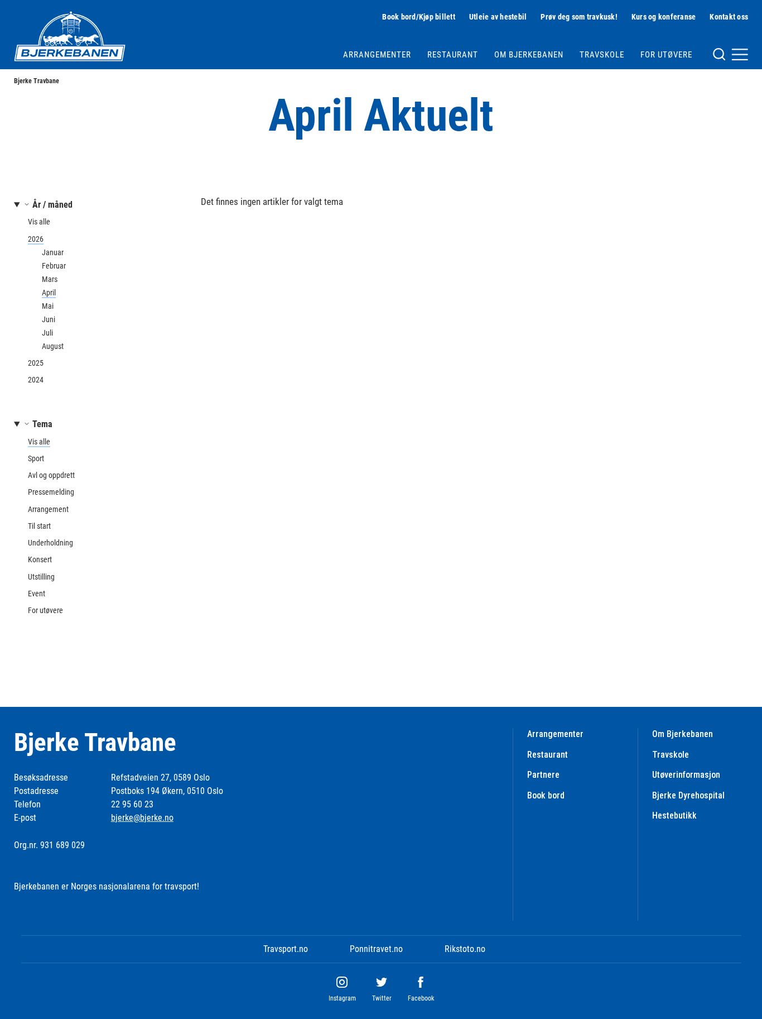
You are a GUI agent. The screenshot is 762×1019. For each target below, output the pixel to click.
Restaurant (452, 55)
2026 (36, 239)
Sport (36, 458)
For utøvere (666, 55)
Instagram (342, 998)
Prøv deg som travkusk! (579, 16)
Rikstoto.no (465, 949)
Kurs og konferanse (663, 16)
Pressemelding (51, 491)
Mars (49, 279)
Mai (48, 306)
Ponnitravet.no (376, 949)
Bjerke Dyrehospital (688, 795)
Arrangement (48, 509)
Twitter (382, 998)
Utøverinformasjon (686, 774)
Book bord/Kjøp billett (418, 16)
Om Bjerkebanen (528, 55)
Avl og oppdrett (51, 475)
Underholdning (50, 542)
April (49, 292)
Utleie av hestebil (498, 16)
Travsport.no (285, 949)
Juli (47, 332)
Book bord (546, 795)
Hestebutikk (674, 815)
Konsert (40, 559)
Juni (48, 319)
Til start (39, 526)
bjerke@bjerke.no (142, 817)
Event (36, 593)
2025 (36, 362)
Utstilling (41, 576)
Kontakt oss (729, 16)
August (53, 346)
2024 (36, 379)
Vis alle (39, 221)
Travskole (602, 55)
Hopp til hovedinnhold (38, 7)
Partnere (543, 774)
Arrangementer (377, 55)
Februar (54, 265)
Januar (53, 252)
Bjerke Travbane (36, 81)
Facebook (421, 998)
